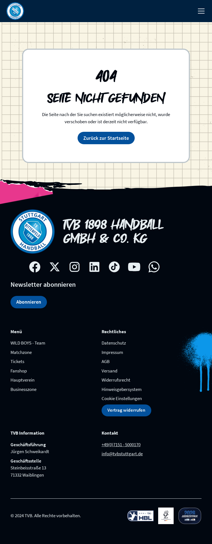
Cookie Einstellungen (122, 398)
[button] (200, 11)
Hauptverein (22, 380)
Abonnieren (28, 302)
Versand (109, 371)
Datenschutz (114, 343)
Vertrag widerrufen (126, 410)
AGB (106, 361)
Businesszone (23, 389)
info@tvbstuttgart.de (122, 454)
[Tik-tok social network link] (114, 267)
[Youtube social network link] (134, 267)
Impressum (112, 352)
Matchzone (21, 352)
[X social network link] (54, 267)
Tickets (17, 361)
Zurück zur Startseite (106, 138)
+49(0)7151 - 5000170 (121, 444)
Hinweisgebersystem (122, 389)
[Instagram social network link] (74, 267)
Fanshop (18, 371)
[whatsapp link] (154, 267)
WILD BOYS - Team (27, 343)
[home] (15, 11)
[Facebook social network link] (34, 267)
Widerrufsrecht (116, 380)
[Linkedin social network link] (94, 267)
